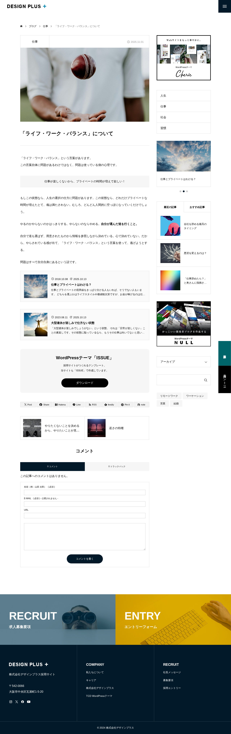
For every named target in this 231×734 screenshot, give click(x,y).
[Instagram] (10, 701)
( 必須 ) (39, 487)
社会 (163, 117)
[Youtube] (28, 701)
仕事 (35, 41)
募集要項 (168, 680)
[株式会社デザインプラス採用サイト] (26, 6)
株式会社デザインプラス (100, 688)
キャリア (91, 680)
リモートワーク (169, 395)
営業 (162, 403)
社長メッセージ (172, 672)
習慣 (163, 128)
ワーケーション (195, 395)
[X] (16, 701)
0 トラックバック (116, 466)
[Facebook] (22, 701)
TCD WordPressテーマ (99, 695)
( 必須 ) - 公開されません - (41, 498)
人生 (163, 95)
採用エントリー (172, 688)
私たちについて (95, 672)
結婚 (176, 403)
